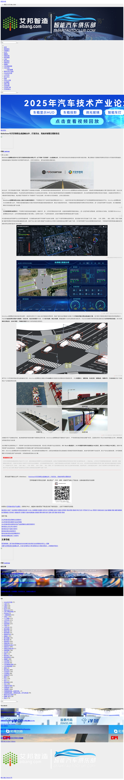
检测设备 (32, 512)
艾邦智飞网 (7, 87)
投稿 (5, 78)
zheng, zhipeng (12, 577)
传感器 (40, 510)
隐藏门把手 (7, 696)
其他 (63, 512)
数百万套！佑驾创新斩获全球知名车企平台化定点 (15, 729)
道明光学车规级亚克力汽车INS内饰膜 (12, 738)
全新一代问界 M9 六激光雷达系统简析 (12, 573)
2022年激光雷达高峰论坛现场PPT (11, 519)
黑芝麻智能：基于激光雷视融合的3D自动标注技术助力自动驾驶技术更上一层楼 (25, 543)
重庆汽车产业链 (8, 71)
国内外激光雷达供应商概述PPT (11, 533)
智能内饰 (6, 55)
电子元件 (79, 510)
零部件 (95, 510)
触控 (5, 677)
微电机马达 (7, 634)
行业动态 (6, 671)
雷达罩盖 (69, 510)
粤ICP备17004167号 (6, 777)
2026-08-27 (4, 733)
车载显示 (6, 50)
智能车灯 (6, 62)
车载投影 (6, 687)
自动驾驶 (14, 510)
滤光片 (56, 510)
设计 (5, 680)
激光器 (25, 510)
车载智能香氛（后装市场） (12, 691)
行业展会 (6, 673)
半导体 (85, 510)
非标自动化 (100, 510)
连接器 (37, 512)
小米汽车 (6, 627)
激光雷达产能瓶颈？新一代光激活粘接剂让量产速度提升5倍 (18, 582)
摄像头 (6, 54)
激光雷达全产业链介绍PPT (9, 529)
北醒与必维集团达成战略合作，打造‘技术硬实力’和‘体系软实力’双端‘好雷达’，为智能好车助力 (30, 546)
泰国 (5, 668)
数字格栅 (10, 69)
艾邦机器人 (7, 89)
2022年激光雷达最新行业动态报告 (12, 522)
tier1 (91, 510)
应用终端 (20, 510)
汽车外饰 (6, 68)
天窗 (5, 625)
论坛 (5, 678)
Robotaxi (6, 613)
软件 (46, 512)
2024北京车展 (8, 73)
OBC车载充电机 (9, 611)
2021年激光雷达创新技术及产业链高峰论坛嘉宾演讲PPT (18, 524)
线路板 (109, 510)
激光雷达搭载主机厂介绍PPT (10, 535)
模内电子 (6, 655)
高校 (55, 512)
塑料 (40, 512)
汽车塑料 (6, 661)
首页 (5, 47)
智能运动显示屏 (8, 648)
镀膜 (116, 510)
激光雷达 (6, 61)
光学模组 (50, 510)
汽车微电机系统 (8, 664)
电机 (113, 510)
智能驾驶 (6, 650)
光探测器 (35, 510)
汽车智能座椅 (8, 66)
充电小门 (6, 622)
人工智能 (6, 618)
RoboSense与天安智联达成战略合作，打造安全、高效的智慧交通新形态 (50, 476)
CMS (5, 59)
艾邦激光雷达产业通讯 (13, 506)
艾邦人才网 (7, 80)
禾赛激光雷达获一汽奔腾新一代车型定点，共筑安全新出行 (18, 591)
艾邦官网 (6, 85)
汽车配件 (23, 512)
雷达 (5, 698)
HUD (5, 52)
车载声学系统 (8, 685)
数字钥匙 (6, 639)
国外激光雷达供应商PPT (9, 531)
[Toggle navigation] (1, 41)
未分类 (6, 652)
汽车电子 (11, 512)
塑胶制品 (6, 512)
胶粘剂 (75, 510)
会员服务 (6, 82)
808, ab (10, 595)
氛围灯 (6, 64)
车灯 (5, 684)
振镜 (59, 510)
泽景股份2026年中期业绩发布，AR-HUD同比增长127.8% (18, 720)
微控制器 (6, 632)
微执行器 (6, 631)
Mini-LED (7, 610)
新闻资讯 (6, 49)
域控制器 (6, 623)
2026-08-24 (4, 741)
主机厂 (9, 510)
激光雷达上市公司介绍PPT (9, 526)
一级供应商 (4, 588)
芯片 (88, 510)
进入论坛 (6, 76)
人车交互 (6, 75)
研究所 (60, 512)
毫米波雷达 (7, 657)
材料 (43, 512)
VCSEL (29, 510)
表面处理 (17, 512)
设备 (27, 512)
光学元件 (45, 510)
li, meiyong (6, 151)
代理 (52, 512)
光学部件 (64, 510)
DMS (5, 607)
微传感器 (6, 629)
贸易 (49, 512)
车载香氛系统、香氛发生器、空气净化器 (16, 693)
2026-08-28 (4, 715)
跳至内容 (3, 1)
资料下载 (6, 84)
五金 (105, 510)
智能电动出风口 (8, 645)
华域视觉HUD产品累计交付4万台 (11, 712)
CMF (5, 604)
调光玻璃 (6, 57)
